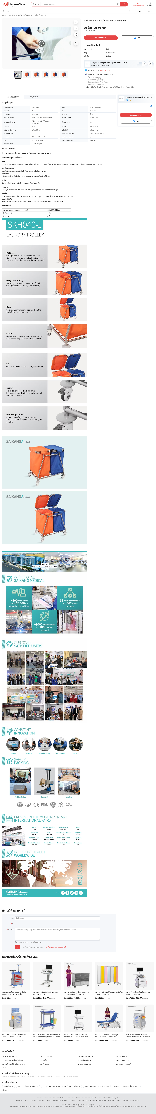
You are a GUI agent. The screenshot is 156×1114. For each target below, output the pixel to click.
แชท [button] (138, 38)
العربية (87, 1100)
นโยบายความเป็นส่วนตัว (73, 1098)
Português (41, 1100)
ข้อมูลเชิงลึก (116, 1098)
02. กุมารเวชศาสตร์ (46, 1056)
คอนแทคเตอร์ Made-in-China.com (91, 1098)
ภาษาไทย (111, 1100)
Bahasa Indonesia (135, 1100)
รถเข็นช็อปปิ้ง (104, 1086)
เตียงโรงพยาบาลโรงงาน (72, 1086)
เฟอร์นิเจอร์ (12, 15)
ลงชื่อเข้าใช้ (89, 87)
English (27, 1100)
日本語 (99, 1100)
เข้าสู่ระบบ (150, 6)
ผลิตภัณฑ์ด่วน (107, 1098)
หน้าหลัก (4, 15)
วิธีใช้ (130, 11)
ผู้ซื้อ (120, 11)
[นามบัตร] (151, 106)
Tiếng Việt (125, 1100)
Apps (139, 11)
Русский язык (57, 1100)
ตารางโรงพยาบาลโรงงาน (51, 1086)
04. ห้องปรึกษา (120, 1056)
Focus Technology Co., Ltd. (79, 1104)
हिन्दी (105, 1100)
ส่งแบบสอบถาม (101, 38)
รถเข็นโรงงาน (8, 1086)
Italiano (66, 1100)
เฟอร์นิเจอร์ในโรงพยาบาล (25, 15)
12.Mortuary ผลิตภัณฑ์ (123, 1064)
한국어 (93, 1100)
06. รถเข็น (43, 1060)
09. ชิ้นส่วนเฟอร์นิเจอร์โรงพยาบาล (13, 1064)
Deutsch (72, 1100)
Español (33, 1100)
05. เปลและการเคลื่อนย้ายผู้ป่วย (12, 1060)
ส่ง (17, 947)
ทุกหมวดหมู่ (8, 11)
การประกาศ (47, 1098)
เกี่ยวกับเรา (39, 1098)
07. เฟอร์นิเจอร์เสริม (84, 1060)
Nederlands (80, 1100)
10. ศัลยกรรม (44, 1064)
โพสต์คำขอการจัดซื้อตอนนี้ (56, 947)
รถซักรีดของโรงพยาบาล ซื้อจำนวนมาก (126, 1086)
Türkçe (118, 1100)
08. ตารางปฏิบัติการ (122, 1060)
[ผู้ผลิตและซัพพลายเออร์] (13, 4)
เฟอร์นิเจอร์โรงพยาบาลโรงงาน (28, 1086)
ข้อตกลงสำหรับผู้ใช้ (58, 1098)
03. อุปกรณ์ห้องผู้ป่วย (84, 1056)
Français (48, 1100)
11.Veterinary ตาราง (84, 1064)
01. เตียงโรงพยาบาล (8, 1056)
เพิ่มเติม (4, 1090)
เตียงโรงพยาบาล (90, 1086)
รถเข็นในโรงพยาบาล (40, 15)
